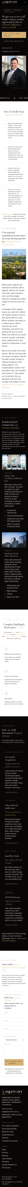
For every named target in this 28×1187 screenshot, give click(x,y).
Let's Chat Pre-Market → (14, 1062)
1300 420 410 (7, 48)
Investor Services (14, 41)
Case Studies (7, 1159)
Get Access (6, 1168)
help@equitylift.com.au (11, 51)
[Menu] (25, 2)
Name (6, 1012)
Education (5, 1162)
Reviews (5, 1156)
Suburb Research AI (9, 1165)
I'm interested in (10, 1036)
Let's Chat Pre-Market (14, 35)
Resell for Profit (7, 1132)
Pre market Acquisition (10, 1126)
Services (5, 1138)
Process (5, 1153)
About (4, 1150)
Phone (6, 1028)
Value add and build (9, 1129)
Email (6, 1020)
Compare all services (10, 1141)
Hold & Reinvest (8, 1135)
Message (7, 1044)
